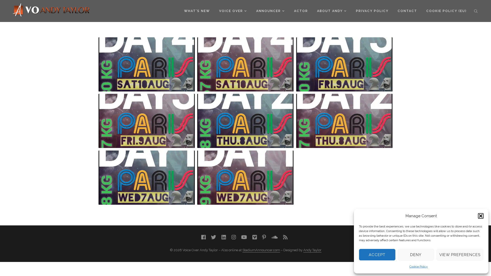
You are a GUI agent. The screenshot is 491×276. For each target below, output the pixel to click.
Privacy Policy (372, 11)
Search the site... (475, 11)
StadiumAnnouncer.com (261, 250)
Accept (377, 254)
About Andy (330, 11)
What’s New (197, 11)
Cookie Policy (418, 266)
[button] (480, 215)
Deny (415, 254)
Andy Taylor (312, 250)
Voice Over (231, 11)
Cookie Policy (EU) (446, 11)
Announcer (268, 11)
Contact (407, 11)
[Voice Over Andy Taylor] (51, 10)
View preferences (460, 254)
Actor (301, 11)
